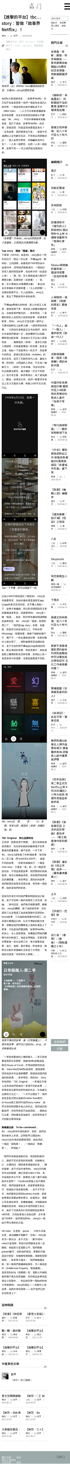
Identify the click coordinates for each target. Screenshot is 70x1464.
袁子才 (9, 45)
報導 (53, 248)
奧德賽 (63, 22)
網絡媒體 (38, 45)
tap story (27, 45)
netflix (18, 45)
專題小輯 (55, 584)
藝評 (53, 81)
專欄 (53, 525)
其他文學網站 (9, 1460)
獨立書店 (55, 25)
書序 (4, 1317)
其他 (53, 142)
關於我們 (6, 1457)
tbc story (30, 41)
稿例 (18, 1457)
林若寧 (40, 41)
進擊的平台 (11, 41)
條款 (18, 1462)
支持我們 (6, 1462)
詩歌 (53, 950)
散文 (53, 174)
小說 (28, 1399)
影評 (28, 1317)
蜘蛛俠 (54, 22)
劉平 (16, 35)
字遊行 (54, 919)
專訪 (4, 35)
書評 (53, 341)
